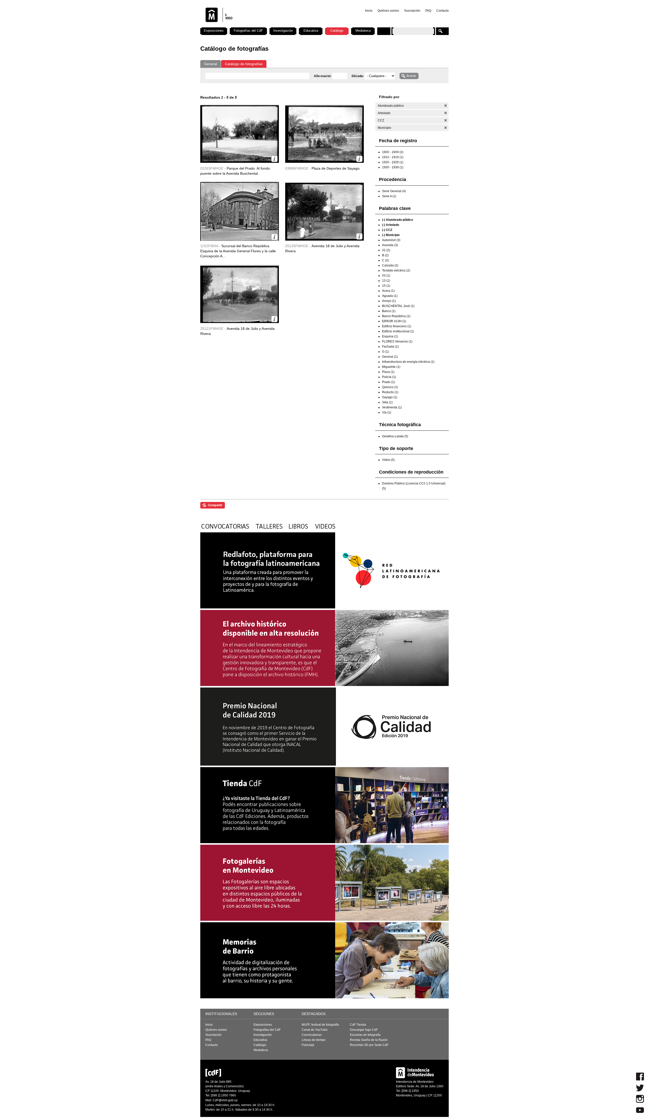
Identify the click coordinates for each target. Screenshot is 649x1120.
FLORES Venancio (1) (397, 341)
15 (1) (386, 285)
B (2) (385, 255)
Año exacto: (323, 76)
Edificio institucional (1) (398, 331)
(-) (445, 105)
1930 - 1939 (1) (392, 167)
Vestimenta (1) (392, 407)
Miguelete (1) (391, 367)
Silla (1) (387, 402)
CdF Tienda (358, 1024)
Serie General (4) (394, 191)
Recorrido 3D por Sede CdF (369, 1045)
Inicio (368, 10)
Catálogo (336, 30)
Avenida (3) (390, 245)
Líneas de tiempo (314, 1040)
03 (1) (386, 275)
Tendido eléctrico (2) (396, 270)
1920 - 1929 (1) (392, 162)
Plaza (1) (388, 372)
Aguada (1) (390, 296)
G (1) (385, 351)
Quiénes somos (388, 10)
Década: (358, 76)
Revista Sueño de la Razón (369, 1040)
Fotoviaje (308, 1045)
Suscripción (412, 10)
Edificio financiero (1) (396, 326)
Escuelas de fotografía (365, 1035)
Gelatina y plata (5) (395, 436)
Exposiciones (214, 30)
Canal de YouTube (315, 1030)
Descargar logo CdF (364, 1030)
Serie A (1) (389, 196)
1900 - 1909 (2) (392, 152)
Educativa (310, 30)
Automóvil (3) (391, 240)
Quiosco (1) (390, 387)
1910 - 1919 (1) (392, 157)
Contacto (442, 10)
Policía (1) (389, 377)
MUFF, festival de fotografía (320, 1024)
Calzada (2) (390, 265)
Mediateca (363, 30)
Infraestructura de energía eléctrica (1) (408, 362)
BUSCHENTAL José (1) (398, 306)
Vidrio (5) (388, 460)
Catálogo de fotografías (244, 64)
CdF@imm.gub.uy (225, 1100)
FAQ (428, 10)
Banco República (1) (396, 316)
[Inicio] (267, 25)
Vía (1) (386, 412)
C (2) (385, 260)
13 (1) (386, 280)
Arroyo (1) (389, 301)
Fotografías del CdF (248, 30)
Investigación (283, 30)
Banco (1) (388, 311)
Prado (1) (388, 382)
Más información (274, 159)
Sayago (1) (389, 397)
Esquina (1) (390, 336)
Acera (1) (388, 291)
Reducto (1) (390, 392)
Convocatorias (312, 1035)
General (210, 64)
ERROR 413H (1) (394, 321)
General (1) (390, 356)
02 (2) (386, 250)
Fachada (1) (390, 346)
